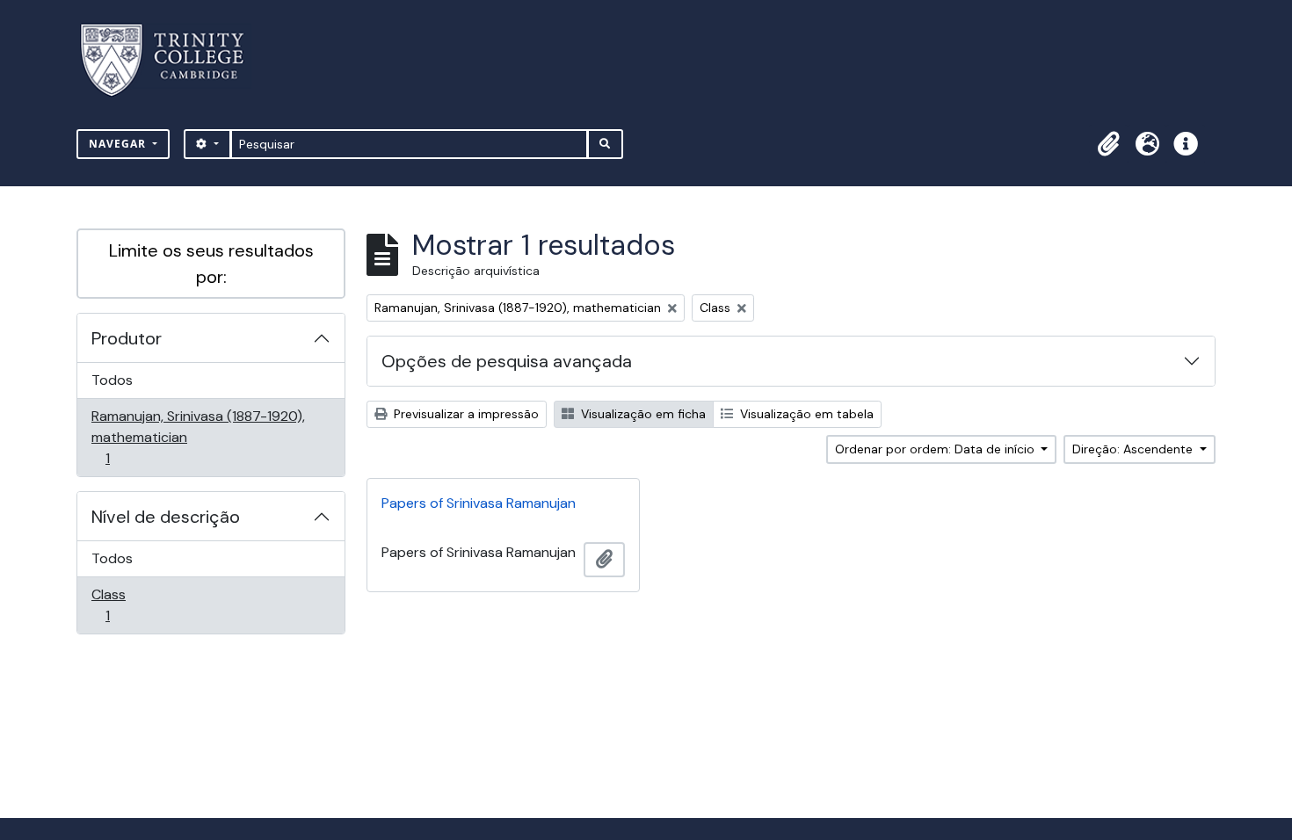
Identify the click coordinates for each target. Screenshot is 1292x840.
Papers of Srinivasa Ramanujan (478, 503)
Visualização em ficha (641, 414)
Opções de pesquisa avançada (506, 361)
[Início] (172, 60)
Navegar (119, 143)
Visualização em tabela (805, 414)
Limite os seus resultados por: (211, 263)
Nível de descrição (165, 516)
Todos (112, 380)
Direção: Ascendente (1134, 449)
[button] (1108, 144)
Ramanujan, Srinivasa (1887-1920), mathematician (198, 436)
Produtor (126, 338)
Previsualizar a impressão (464, 414)
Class (132, 604)
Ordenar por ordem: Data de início (936, 449)
